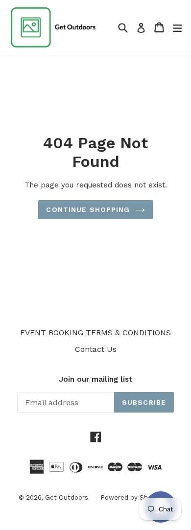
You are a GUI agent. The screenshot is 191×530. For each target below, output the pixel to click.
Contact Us (96, 349)
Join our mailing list (95, 379)
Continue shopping (88, 209)
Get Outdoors (66, 497)
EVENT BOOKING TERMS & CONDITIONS (95, 332)
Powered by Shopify (131, 497)
